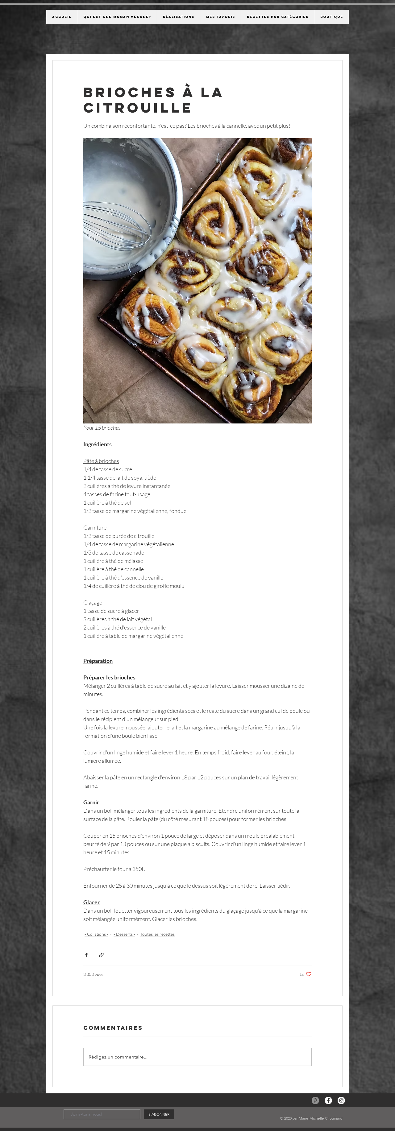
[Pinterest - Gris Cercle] (315, 1100)
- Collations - (96, 934)
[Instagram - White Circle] (341, 1100)
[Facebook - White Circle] (328, 1100)
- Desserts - (124, 934)
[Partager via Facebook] (86, 955)
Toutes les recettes (157, 934)
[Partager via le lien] (101, 955)
